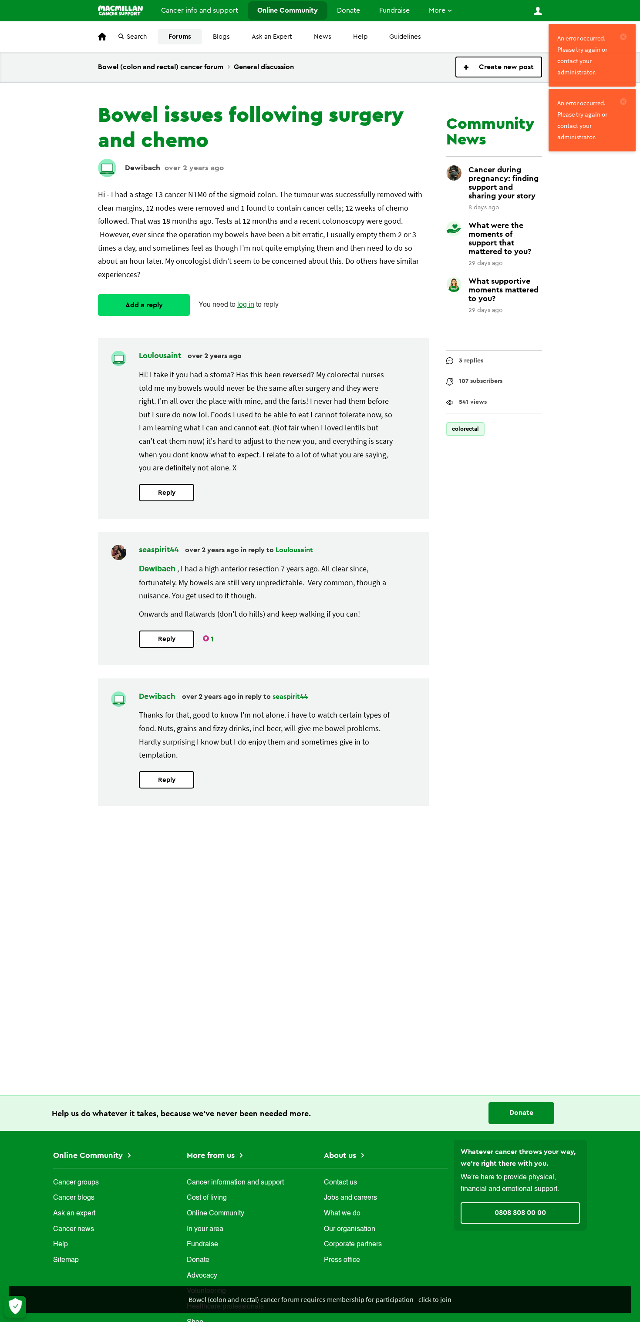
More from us (212, 1155)
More (437, 10)
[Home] (120, 10)
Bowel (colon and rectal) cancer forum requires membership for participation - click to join (320, 1299)
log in (245, 305)
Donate (348, 10)
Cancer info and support (199, 10)
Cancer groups (76, 1182)
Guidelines (405, 37)
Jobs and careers (350, 1197)
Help (360, 37)
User (537, 11)
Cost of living (207, 1197)
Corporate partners (353, 1244)
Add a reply (144, 305)
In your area (205, 1229)
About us (341, 1155)
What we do (342, 1213)
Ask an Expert (272, 37)
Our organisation (349, 1229)
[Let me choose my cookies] (15, 1307)
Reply (166, 493)
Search (137, 37)
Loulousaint (161, 355)
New (498, 67)
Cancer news (73, 1229)
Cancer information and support (235, 1182)
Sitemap (66, 1260)
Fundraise (394, 10)
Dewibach (142, 167)
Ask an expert (74, 1213)
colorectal (465, 429)
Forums (179, 37)
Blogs (221, 37)
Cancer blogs (73, 1197)
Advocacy (202, 1275)
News (322, 37)
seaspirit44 (160, 550)
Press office (342, 1260)
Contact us (340, 1182)
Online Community (287, 10)
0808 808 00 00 (520, 1212)
